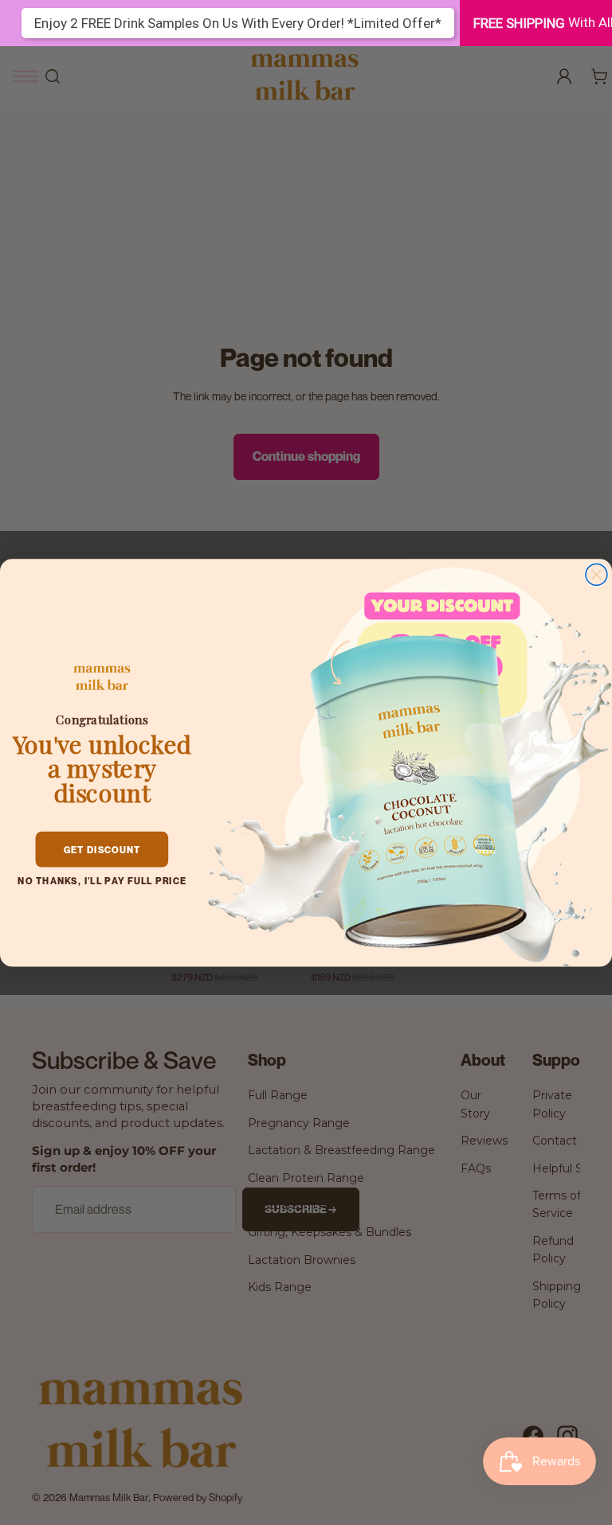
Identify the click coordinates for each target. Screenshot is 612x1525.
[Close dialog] (596, 574)
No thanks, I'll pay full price (102, 880)
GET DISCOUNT (102, 849)
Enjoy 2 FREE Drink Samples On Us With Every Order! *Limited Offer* (237, 23)
